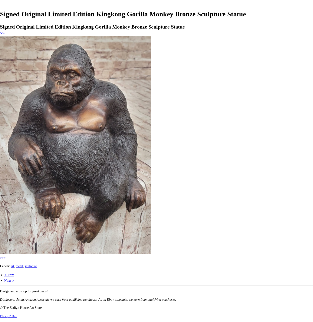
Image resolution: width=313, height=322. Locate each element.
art (12, 266)
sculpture (31, 266)
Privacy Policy (8, 316)
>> (2, 33)
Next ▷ (9, 280)
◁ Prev (9, 275)
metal (19, 266)
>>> (3, 258)
